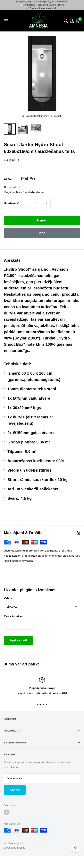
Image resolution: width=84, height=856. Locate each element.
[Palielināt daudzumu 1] (46, 203)
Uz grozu (42, 220)
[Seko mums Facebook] (6, 812)
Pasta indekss (13, 616)
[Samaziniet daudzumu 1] (25, 203)
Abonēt (15, 790)
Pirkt (42, 233)
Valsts (8, 598)
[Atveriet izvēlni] (6, 20)
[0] (77, 21)
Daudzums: (11, 203)
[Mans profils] (72, 21)
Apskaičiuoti (18, 640)
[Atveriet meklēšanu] (66, 21)
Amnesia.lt (11, 160)
